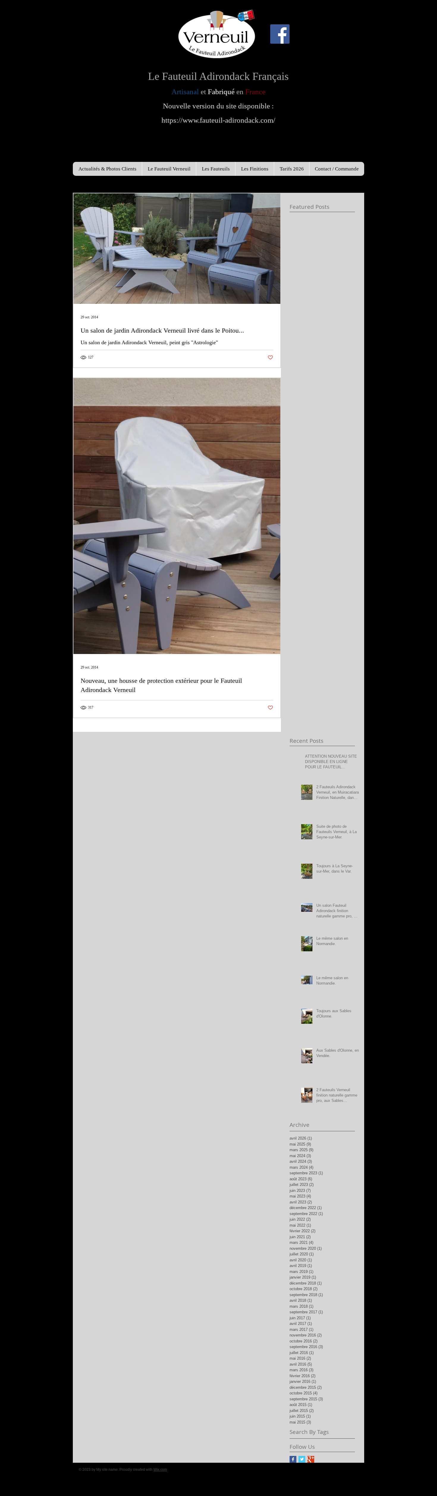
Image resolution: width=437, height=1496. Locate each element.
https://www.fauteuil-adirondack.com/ (218, 120)
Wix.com (160, 1469)
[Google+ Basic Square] (310, 1459)
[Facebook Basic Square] (293, 1459)
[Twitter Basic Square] (301, 1459)
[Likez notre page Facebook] (280, 34)
